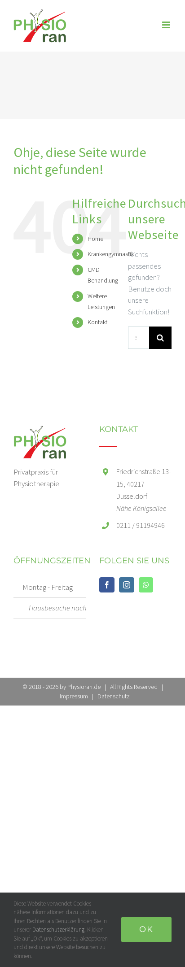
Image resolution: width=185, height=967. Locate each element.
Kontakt (97, 322)
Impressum (74, 696)
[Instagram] (126, 584)
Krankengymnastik (111, 254)
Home (95, 239)
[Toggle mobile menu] (167, 25)
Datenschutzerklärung (58, 929)
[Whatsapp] (146, 584)
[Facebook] (107, 584)
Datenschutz (113, 696)
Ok (146, 929)
